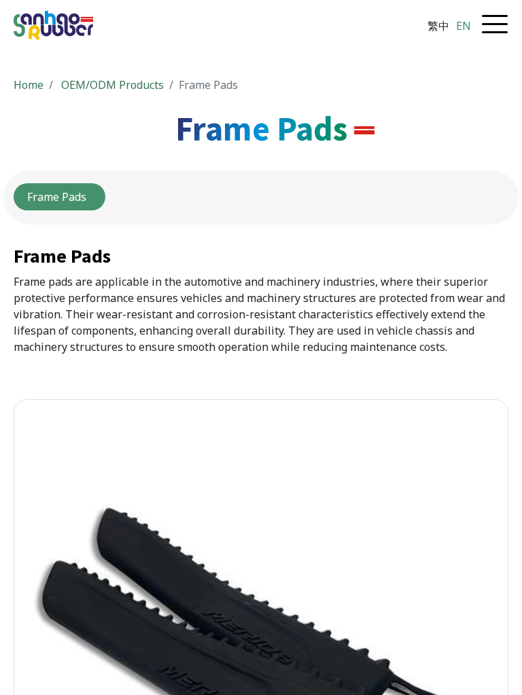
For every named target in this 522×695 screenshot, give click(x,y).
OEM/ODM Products (112, 84)
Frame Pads (59, 196)
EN (463, 25)
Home (29, 84)
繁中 (438, 25)
